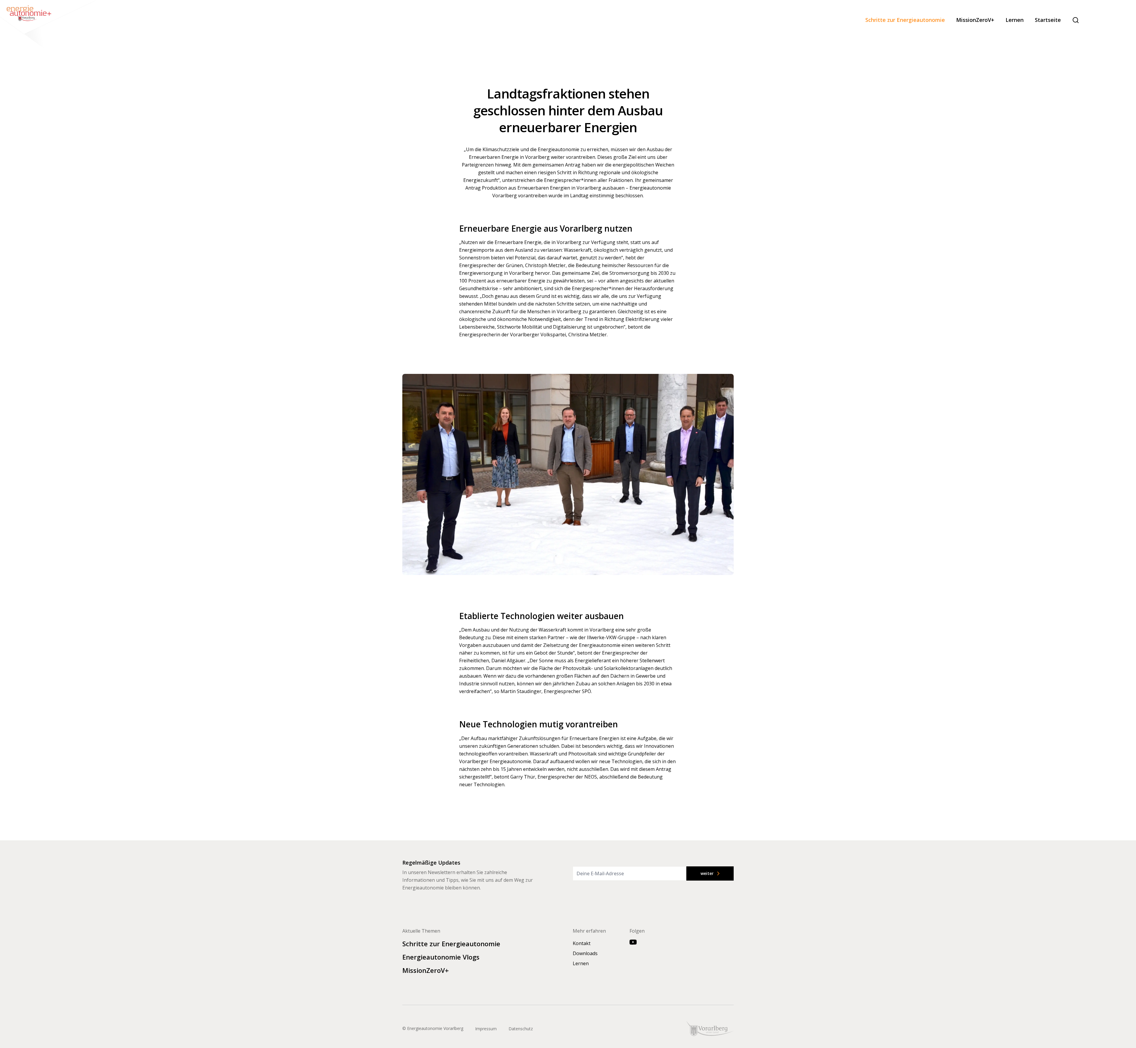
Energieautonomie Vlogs (441, 956)
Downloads (585, 953)
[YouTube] (633, 942)
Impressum (486, 1028)
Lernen (1015, 20)
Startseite (1048, 20)
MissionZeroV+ (975, 20)
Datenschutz (521, 1028)
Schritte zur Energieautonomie (905, 20)
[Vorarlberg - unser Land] (710, 1028)
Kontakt (581, 943)
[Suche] (1075, 20)
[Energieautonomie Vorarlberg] (49, 25)
